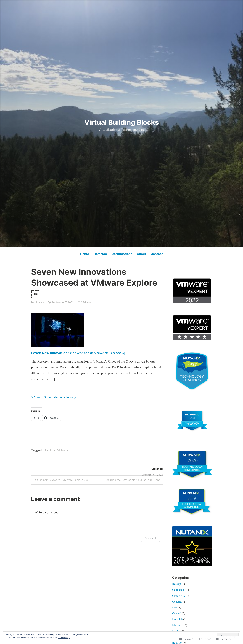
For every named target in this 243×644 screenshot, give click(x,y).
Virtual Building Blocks (121, 122)
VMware (39, 302)
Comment (150, 538)
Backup (176, 584)
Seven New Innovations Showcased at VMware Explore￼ (78, 353)
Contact (157, 254)
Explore (50, 450)
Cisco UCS (178, 595)
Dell (174, 607)
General (176, 613)
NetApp (176, 631)
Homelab (100, 254)
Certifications (122, 254)
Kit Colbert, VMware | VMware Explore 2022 (60, 480)
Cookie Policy (64, 637)
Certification (179, 589)
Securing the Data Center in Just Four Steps (132, 480)
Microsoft (177, 625)
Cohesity (177, 601)
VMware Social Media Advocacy (53, 397)
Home (84, 254)
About (141, 254)
